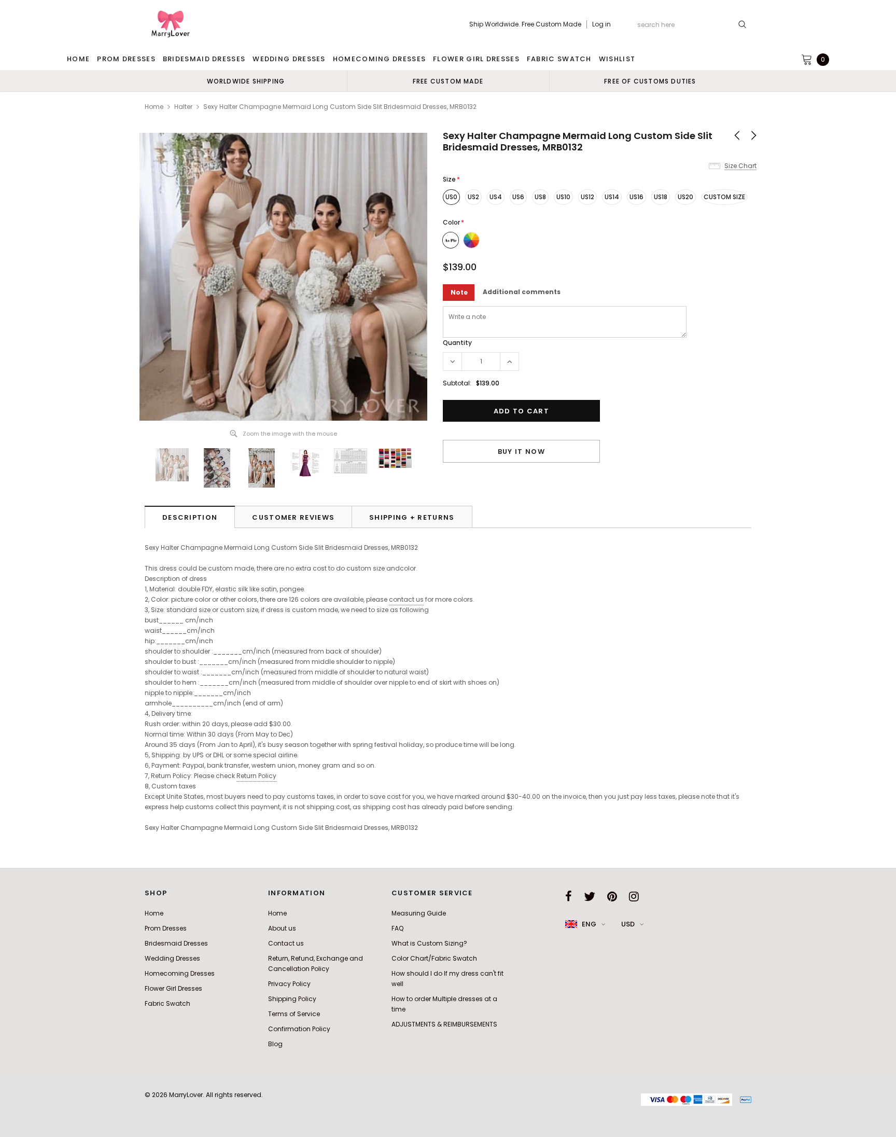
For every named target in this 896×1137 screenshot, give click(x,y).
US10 (563, 196)
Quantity (457, 342)
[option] (246, 81)
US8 (540, 196)
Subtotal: (457, 383)
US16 (636, 196)
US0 (451, 196)
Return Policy (256, 775)
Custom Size (724, 196)
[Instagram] (634, 896)
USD (628, 924)
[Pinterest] (612, 896)
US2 (473, 196)
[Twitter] (589, 896)
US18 (660, 196)
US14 (612, 196)
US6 (518, 196)
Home (154, 106)
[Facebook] (568, 896)
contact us (406, 599)
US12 (587, 196)
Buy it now (521, 451)
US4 (495, 196)
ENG (589, 924)
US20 (685, 196)
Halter (183, 106)
